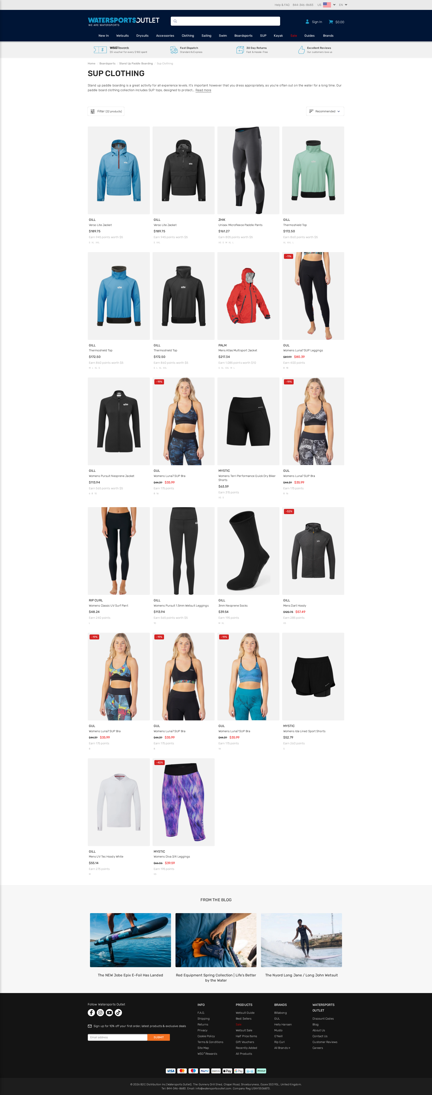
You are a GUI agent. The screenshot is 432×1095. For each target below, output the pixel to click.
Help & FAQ (282, 5)
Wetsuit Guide (245, 1012)
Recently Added (246, 1048)
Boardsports (243, 36)
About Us (319, 1030)
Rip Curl (279, 1042)
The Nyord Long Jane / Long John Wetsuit (301, 975)
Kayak (278, 36)
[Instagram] (100, 1012)
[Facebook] (91, 1012)
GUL (277, 1018)
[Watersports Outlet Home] (124, 21)
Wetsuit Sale (244, 1030)
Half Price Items (246, 1036)
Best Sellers (243, 1018)
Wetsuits (122, 36)
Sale (293, 36)
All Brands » (282, 1048)
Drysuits (142, 36)
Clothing (188, 36)
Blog (315, 1024)
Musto (278, 1030)
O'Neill (278, 1036)
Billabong (280, 1012)
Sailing (207, 36)
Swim (223, 36)
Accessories (165, 36)
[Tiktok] (118, 1012)
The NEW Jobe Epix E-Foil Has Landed (130, 975)
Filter (106, 111)
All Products (244, 1053)
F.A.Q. (201, 1012)
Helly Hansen (283, 1024)
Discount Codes (323, 1018)
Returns (203, 1024)
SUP (263, 36)
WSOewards (207, 1053)
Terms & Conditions (210, 1042)
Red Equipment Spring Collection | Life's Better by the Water (216, 977)
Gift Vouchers (245, 1042)
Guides (309, 36)
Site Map (203, 1048)
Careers (318, 1048)
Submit (159, 1037)
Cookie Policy (206, 1036)
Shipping (204, 1018)
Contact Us (320, 1036)
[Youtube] (109, 1012)
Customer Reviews (325, 1042)
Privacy (203, 1030)
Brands (328, 36)
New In (104, 36)
